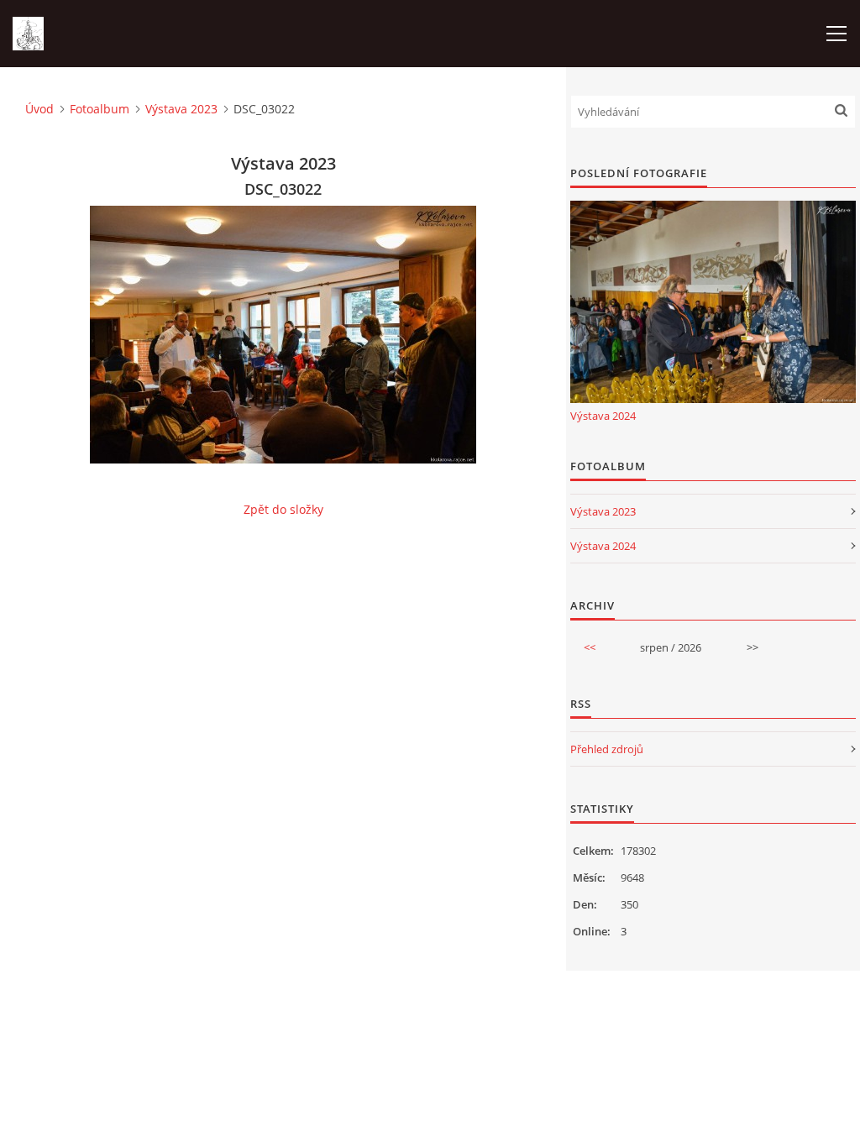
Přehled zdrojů (606, 749)
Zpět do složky (283, 509)
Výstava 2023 (181, 109)
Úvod (39, 109)
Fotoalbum (99, 109)
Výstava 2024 (603, 415)
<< (589, 647)
